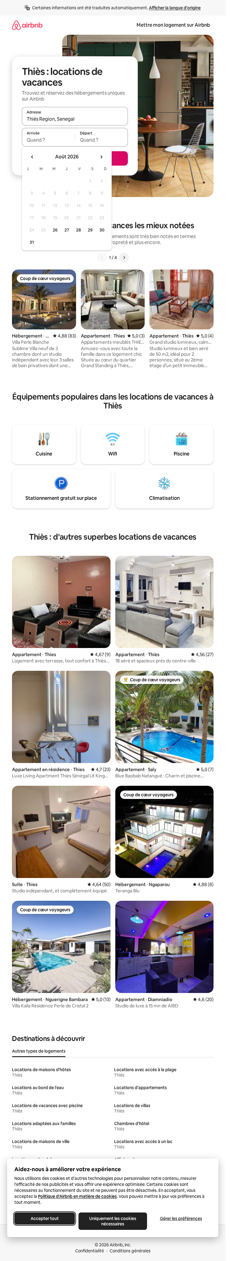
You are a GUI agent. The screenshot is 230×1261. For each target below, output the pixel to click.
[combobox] (75, 118)
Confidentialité (89, 1251)
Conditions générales (130, 1251)
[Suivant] (124, 257)
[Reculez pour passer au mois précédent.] (32, 157)
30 (102, 230)
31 (32, 242)
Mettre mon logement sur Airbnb (173, 25)
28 (78, 230)
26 (55, 230)
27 (66, 230)
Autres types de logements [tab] (39, 1051)
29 (90, 230)
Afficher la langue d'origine (175, 7)
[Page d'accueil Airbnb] (27, 25)
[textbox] (48, 139)
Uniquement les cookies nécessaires (112, 1221)
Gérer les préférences (181, 1218)
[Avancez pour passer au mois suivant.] (101, 157)
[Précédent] (102, 257)
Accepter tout (45, 1218)
